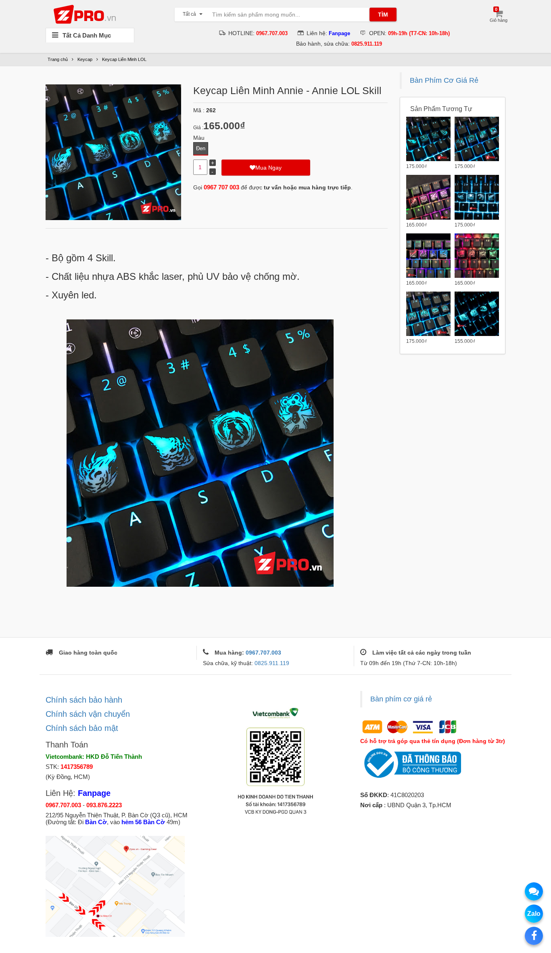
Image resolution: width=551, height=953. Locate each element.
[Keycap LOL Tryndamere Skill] (477, 314)
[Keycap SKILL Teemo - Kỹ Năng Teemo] (477, 139)
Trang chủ (58, 59)
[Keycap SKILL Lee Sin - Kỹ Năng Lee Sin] (477, 255)
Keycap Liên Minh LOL (124, 59)
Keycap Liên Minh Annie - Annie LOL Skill (287, 90)
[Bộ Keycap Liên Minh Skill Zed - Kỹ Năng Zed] (428, 314)
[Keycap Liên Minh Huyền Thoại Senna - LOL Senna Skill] (428, 255)
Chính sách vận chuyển (88, 714)
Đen (200, 148)
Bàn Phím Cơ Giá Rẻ (444, 80)
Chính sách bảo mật (82, 728)
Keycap (84, 59)
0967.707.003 (263, 652)
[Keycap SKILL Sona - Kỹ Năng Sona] (428, 139)
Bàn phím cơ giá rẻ (401, 699)
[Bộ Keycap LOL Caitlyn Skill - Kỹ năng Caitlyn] (477, 197)
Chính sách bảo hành (84, 699)
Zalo (534, 913)
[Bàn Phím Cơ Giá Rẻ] (87, 13)
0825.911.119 (272, 663)
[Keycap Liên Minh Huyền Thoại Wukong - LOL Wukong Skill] (428, 197)
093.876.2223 (104, 805)
